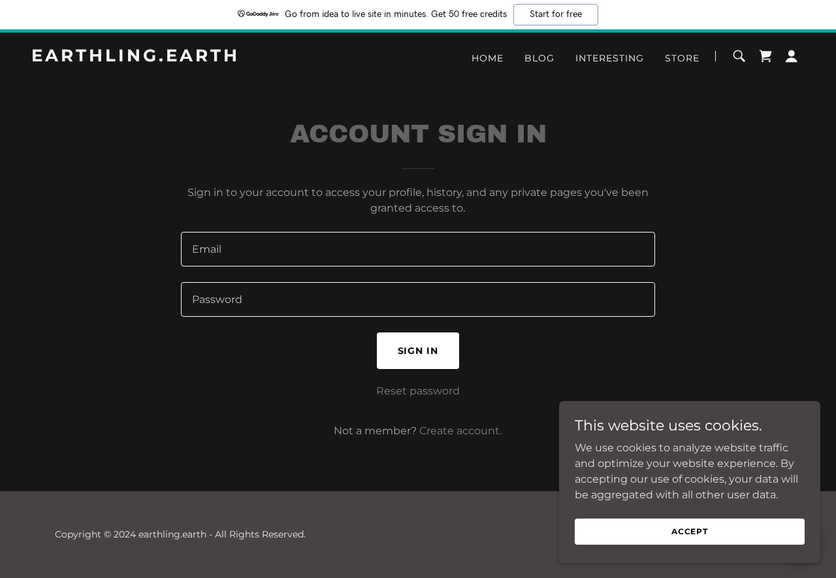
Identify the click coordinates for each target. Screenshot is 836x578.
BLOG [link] (539, 58)
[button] (792, 56)
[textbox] (417, 249)
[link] (166, 58)
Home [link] (488, 58)
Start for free (556, 14)
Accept (689, 531)
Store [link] (682, 58)
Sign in (418, 351)
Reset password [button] (418, 391)
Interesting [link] (609, 58)
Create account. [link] (460, 431)
